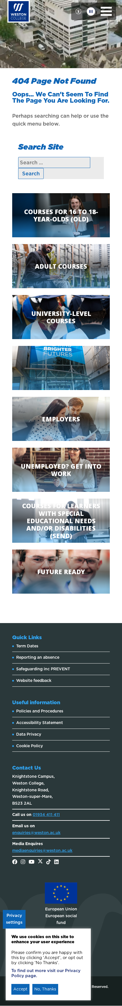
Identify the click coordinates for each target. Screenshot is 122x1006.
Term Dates (27, 646)
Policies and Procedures (39, 711)
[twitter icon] (40, 862)
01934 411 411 (46, 814)
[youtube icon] (31, 862)
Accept (20, 989)
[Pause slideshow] (90, 11)
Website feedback (33, 680)
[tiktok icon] (48, 862)
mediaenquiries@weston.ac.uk (42, 850)
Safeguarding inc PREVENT (43, 669)
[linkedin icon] (56, 862)
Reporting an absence (37, 657)
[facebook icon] (14, 862)
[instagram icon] (23, 862)
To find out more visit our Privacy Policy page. (46, 973)
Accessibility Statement (39, 722)
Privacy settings (14, 919)
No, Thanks (45, 989)
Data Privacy (28, 734)
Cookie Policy (29, 746)
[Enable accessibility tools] (78, 11)
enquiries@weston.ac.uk (36, 832)
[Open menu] (106, 11)
